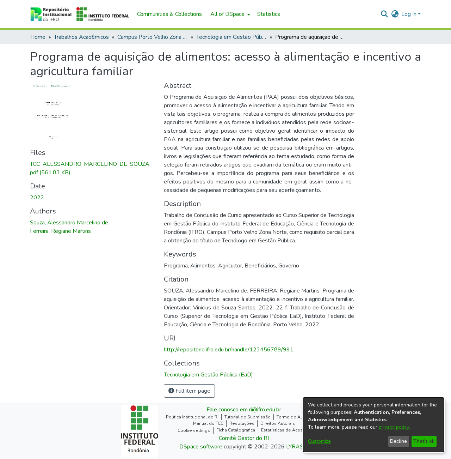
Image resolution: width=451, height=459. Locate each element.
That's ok (423, 441)
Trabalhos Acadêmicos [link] (81, 37)
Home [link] (37, 37)
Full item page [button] (192, 391)
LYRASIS (297, 447)
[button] (80, 14)
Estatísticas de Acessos (285, 430)
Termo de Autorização (299, 417)
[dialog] (373, 425)
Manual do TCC (208, 423)
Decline (398, 441)
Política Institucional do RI (192, 417)
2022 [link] (37, 197)
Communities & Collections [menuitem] (169, 14)
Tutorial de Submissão (247, 417)
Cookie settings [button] (194, 430)
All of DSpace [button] (227, 14)
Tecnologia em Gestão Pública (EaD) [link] (231, 37)
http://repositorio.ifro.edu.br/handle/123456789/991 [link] (229, 350)
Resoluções (241, 423)
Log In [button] (409, 14)
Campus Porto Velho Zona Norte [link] (152, 37)
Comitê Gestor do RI (244, 438)
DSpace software (200, 447)
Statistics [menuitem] (268, 14)
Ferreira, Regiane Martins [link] (60, 231)
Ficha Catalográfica (235, 430)
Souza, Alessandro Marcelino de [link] (69, 223)
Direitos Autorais (277, 423)
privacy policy (394, 427)
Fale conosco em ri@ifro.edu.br (243, 409)
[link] (208, 375)
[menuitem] (229, 14)
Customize (319, 441)
